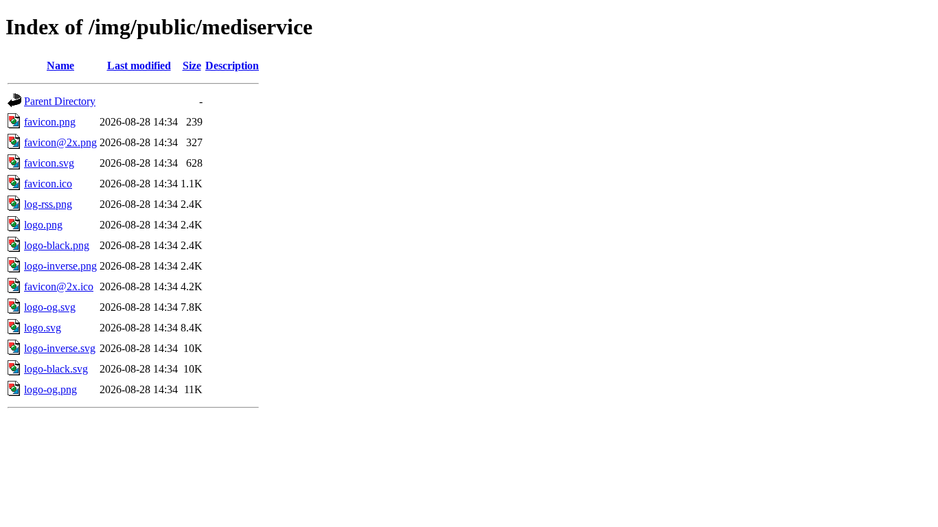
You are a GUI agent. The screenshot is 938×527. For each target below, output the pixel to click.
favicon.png (50, 122)
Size (192, 65)
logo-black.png (56, 245)
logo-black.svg (56, 369)
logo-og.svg (50, 307)
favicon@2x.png (60, 142)
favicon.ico (48, 183)
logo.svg (42, 327)
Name (60, 65)
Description (232, 65)
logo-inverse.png (60, 266)
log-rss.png (48, 204)
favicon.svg (49, 163)
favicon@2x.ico (58, 286)
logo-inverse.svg (59, 348)
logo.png (43, 225)
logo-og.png (50, 389)
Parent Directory (59, 101)
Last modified (139, 65)
